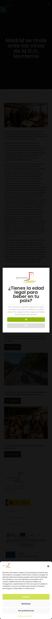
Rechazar (26, 603)
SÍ (26, 319)
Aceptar (26, 596)
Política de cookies (25, 616)
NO (26, 325)
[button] (48, 566)
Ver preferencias (26, 610)
